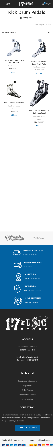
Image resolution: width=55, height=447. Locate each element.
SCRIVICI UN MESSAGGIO (27, 428)
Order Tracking (27, 390)
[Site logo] (27, 4)
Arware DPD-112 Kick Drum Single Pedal (13, 61)
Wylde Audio (39, 238)
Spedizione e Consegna (27, 381)
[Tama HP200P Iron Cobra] (14, 89)
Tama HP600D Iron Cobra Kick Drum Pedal (39, 112)
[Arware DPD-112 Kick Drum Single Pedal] (14, 48)
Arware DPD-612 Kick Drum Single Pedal (39, 62)
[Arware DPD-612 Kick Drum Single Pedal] (39, 48)
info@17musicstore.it (30, 357)
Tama (14, 109)
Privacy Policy (27, 399)
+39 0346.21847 (32, 360)
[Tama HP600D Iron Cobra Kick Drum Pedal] (39, 93)
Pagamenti (27, 385)
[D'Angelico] (14, 238)
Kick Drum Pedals (14, 66)
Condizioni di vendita (27, 394)
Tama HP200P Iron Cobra (14, 103)
